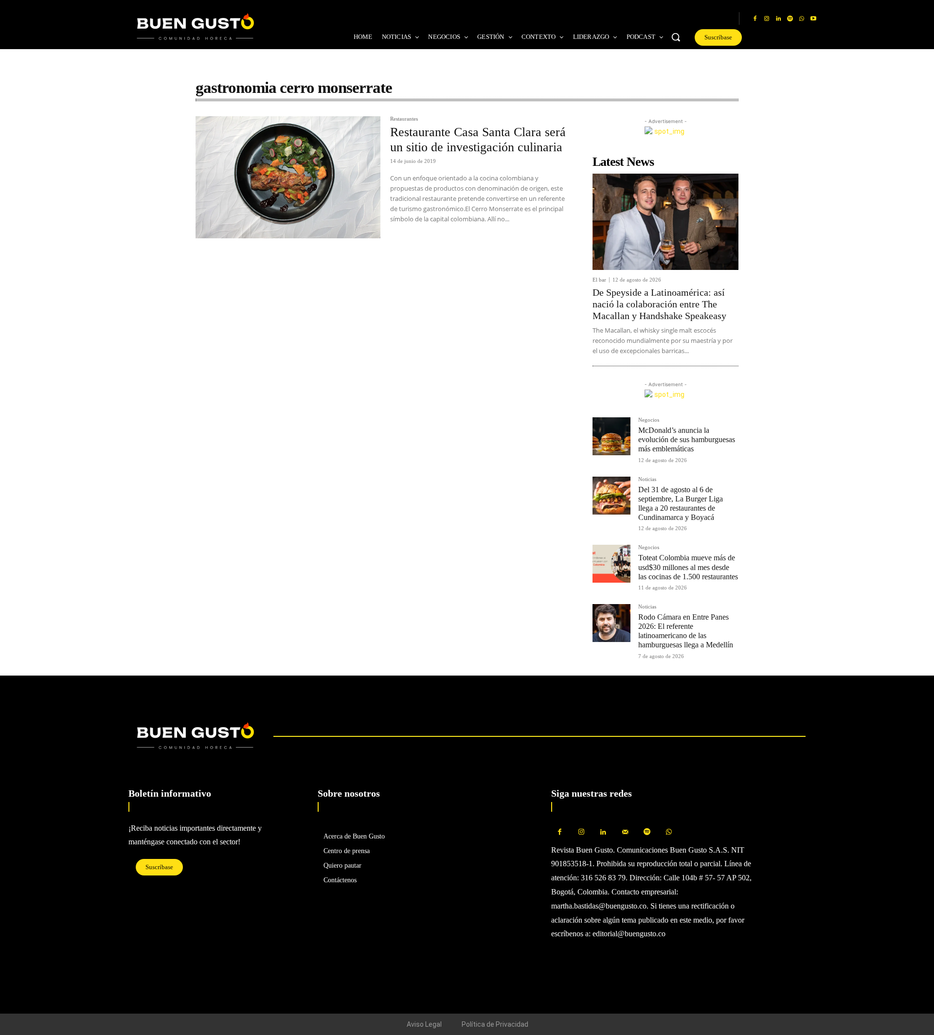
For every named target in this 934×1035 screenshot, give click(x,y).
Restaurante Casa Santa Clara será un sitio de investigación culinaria (478, 139)
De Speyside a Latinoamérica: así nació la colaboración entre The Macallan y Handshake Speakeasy (659, 304)
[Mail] (625, 832)
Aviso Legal (424, 1024)
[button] (675, 37)
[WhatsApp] (802, 19)
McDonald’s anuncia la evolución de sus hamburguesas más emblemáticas (686, 439)
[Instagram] (766, 19)
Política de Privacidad (495, 1024)
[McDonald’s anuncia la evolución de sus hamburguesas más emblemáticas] (611, 436)
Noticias (647, 479)
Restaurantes (404, 119)
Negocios (648, 420)
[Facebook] (755, 19)
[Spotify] (790, 19)
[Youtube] (813, 19)
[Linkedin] (778, 19)
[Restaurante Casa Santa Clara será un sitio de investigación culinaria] (288, 177)
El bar (599, 280)
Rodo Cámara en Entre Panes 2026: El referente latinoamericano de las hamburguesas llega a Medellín (685, 631)
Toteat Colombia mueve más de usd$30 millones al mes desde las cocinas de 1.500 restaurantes (688, 566)
